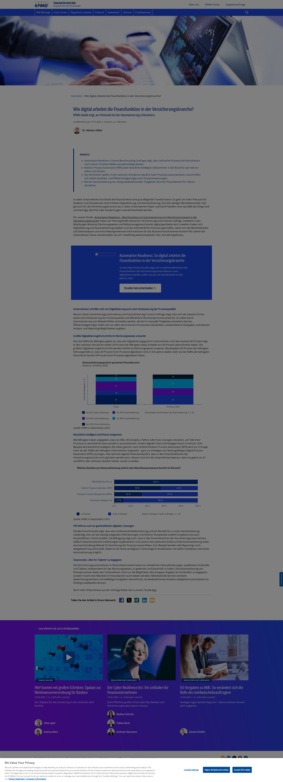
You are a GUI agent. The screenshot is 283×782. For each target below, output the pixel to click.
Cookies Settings (191, 769)
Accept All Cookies (242, 769)
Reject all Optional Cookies (216, 769)
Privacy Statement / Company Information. (27, 779)
